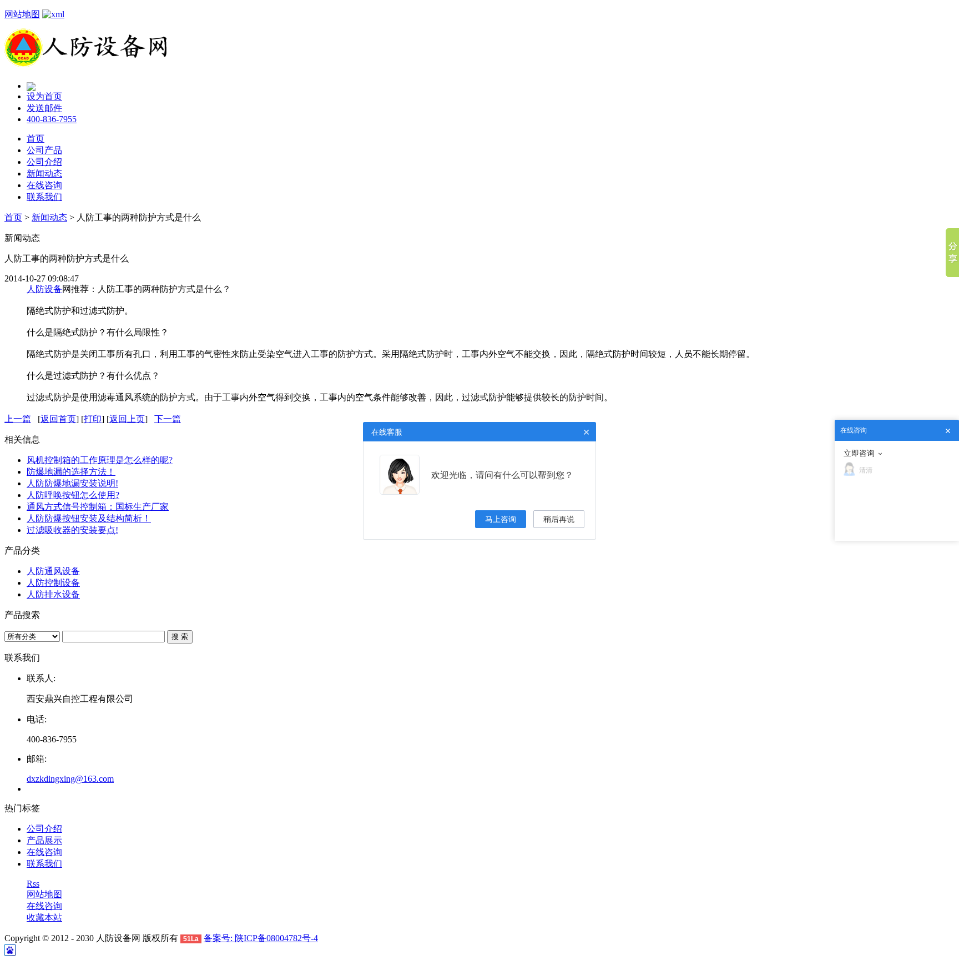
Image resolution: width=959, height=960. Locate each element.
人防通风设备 (53, 571)
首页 (35, 138)
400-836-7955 (52, 119)
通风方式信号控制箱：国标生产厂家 (98, 506)
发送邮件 (44, 108)
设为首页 (44, 96)
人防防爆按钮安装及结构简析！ (89, 518)
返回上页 (127, 419)
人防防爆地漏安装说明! (72, 483)
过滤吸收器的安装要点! (72, 530)
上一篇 (17, 419)
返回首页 (58, 419)
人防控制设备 (53, 582)
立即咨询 (859, 453)
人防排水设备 (53, 594)
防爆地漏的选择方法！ (71, 471)
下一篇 (167, 419)
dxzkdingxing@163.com (70, 778)
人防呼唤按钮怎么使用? (73, 495)
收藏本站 (44, 917)
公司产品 (44, 150)
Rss (33, 883)
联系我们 (44, 197)
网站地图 (22, 14)
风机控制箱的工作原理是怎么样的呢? (100, 460)
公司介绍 (44, 162)
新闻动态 (44, 173)
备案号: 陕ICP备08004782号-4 (261, 938)
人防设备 (44, 289)
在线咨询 (44, 185)
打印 (93, 419)
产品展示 (44, 840)
